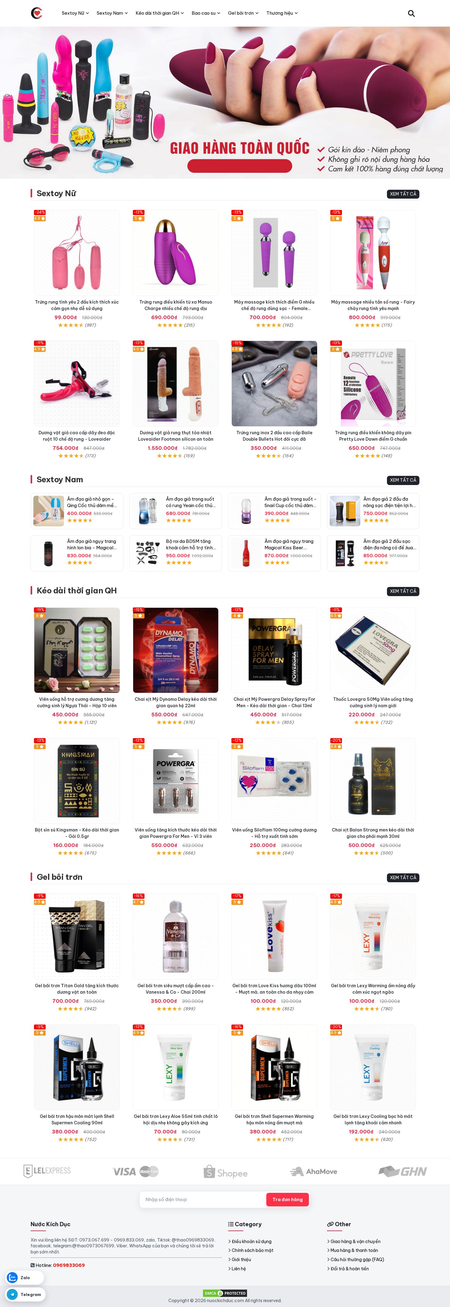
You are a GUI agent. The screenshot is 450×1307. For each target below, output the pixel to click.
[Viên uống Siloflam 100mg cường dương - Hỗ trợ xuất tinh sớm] (274, 781)
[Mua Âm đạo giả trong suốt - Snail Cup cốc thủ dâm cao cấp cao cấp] (246, 511)
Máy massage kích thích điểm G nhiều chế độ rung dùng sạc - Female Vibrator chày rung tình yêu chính (274, 308)
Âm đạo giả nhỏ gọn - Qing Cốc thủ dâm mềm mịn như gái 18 (92, 505)
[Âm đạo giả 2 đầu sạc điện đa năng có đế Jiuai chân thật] (345, 553)
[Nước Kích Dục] (37, 13)
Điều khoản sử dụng (252, 1241)
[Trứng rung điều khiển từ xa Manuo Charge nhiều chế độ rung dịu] (176, 253)
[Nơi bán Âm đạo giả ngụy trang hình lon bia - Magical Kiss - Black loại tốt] (48, 553)
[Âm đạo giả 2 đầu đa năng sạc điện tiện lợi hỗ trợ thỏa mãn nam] (345, 511)
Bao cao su (204, 13)
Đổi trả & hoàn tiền (350, 1269)
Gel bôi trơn (59, 877)
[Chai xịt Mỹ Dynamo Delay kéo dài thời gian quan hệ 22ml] (176, 650)
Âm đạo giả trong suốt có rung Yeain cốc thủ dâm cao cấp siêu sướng (192, 505)
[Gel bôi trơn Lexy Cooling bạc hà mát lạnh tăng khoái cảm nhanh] (373, 1067)
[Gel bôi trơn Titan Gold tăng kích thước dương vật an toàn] (77, 936)
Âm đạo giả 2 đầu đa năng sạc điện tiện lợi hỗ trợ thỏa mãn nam (389, 505)
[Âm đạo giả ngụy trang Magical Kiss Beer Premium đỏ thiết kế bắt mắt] (246, 553)
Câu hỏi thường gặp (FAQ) (357, 1259)
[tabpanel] (225, 102)
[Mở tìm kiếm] (411, 13)
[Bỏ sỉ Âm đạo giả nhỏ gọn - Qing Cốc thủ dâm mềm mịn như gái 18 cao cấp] (48, 511)
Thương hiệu (279, 13)
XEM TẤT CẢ (403, 194)
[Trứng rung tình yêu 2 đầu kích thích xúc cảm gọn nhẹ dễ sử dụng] (77, 253)
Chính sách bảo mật (252, 1250)
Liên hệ (239, 1269)
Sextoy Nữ (56, 193)
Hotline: (60, 1265)
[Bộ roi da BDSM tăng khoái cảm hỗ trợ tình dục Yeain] (147, 553)
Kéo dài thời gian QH (77, 590)
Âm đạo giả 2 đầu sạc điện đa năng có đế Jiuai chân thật (388, 547)
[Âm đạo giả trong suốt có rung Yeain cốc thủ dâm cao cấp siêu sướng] (147, 511)
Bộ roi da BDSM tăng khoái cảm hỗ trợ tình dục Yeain (189, 547)
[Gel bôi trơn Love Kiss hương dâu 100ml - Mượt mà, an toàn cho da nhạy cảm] (274, 936)
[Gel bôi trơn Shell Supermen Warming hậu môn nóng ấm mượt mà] (274, 1067)
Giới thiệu (241, 1259)
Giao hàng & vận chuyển (356, 1241)
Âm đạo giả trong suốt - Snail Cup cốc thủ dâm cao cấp (290, 505)
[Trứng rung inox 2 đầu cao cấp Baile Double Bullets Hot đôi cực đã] (274, 383)
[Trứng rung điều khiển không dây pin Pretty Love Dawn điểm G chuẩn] (373, 383)
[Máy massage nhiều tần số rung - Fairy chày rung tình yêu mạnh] (373, 253)
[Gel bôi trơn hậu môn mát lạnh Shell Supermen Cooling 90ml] (77, 1067)
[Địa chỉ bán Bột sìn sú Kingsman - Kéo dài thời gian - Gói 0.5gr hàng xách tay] (77, 781)
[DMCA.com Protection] (225, 1293)
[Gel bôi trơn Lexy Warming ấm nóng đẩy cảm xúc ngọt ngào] (373, 936)
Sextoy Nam (60, 479)
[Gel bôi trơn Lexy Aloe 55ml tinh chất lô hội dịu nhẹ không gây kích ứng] (176, 1067)
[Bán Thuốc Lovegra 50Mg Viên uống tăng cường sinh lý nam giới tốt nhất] (373, 650)
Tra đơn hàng (287, 1199)
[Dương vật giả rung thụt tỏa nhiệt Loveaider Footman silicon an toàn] (176, 383)
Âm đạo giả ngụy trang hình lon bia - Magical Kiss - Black (91, 547)
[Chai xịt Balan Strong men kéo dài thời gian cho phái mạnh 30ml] (373, 781)
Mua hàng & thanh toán (354, 1250)
